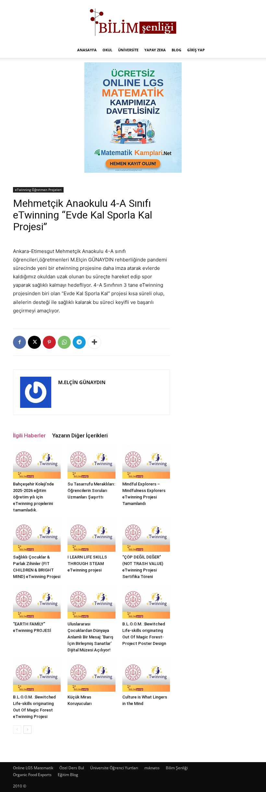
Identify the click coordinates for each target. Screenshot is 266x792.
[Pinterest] (49, 342)
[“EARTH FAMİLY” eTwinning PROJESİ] (37, 601)
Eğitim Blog (68, 774)
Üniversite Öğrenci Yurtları (114, 768)
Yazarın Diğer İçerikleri (80, 435)
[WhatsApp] (64, 342)
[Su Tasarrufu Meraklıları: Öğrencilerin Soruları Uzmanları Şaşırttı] (91, 462)
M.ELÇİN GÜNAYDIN (81, 382)
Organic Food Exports (32, 774)
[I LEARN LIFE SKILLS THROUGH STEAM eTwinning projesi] (91, 535)
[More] (94, 342)
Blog (176, 49)
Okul (107, 49)
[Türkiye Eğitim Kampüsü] (133, 21)
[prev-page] (17, 729)
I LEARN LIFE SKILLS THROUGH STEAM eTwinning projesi (87, 563)
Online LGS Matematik (33, 768)
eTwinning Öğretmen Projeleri (38, 189)
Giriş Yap (196, 49)
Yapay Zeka (155, 49)
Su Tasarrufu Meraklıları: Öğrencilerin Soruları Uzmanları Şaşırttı (91, 490)
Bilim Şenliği (177, 768)
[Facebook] (19, 342)
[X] (34, 342)
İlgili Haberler (29, 435)
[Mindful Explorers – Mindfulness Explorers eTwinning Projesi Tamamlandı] (146, 462)
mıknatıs (152, 768)
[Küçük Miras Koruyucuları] (91, 675)
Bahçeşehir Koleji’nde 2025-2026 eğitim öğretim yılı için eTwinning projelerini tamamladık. (33, 497)
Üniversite (128, 49)
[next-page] (27, 729)
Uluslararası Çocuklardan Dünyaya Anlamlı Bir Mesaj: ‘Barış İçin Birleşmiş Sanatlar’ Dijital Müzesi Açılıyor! (90, 637)
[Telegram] (79, 342)
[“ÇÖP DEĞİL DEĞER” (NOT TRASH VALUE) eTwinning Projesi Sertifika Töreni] (146, 535)
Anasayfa (87, 49)
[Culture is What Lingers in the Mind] (146, 675)
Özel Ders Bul (71, 768)
